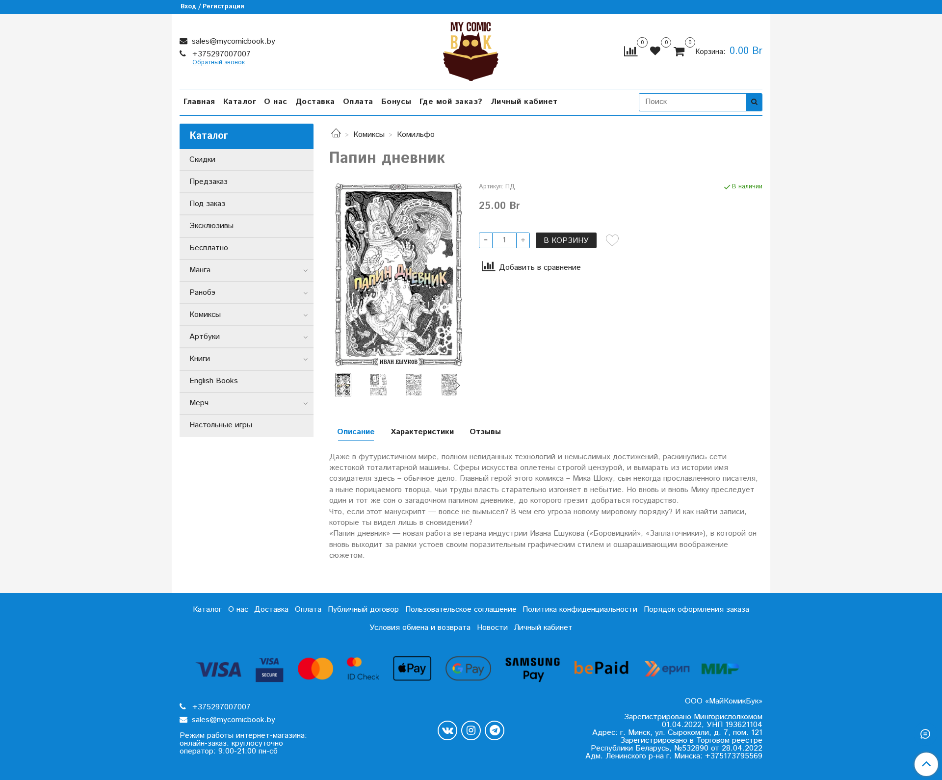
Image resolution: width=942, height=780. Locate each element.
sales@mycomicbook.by (232, 41)
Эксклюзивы (211, 226)
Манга (199, 270)
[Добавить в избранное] (612, 240)
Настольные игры (220, 425)
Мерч (199, 403)
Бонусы (396, 101)
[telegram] (494, 730)
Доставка (315, 101)
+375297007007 (220, 54)
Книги (199, 358)
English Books (213, 381)
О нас (276, 101)
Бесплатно (208, 248)
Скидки (202, 159)
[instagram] (471, 730)
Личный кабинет (524, 101)
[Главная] (336, 134)
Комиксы (369, 134)
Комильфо (416, 134)
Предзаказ (208, 181)
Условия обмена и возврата (420, 627)
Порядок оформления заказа (696, 609)
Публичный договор (363, 609)
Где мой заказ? (451, 101)
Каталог (240, 101)
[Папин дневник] (396, 274)
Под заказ (207, 203)
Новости (492, 627)
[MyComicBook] (470, 49)
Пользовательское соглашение (461, 609)
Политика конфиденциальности (580, 609)
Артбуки (204, 336)
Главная (199, 101)
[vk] (447, 730)
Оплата (358, 101)
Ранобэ (202, 292)
